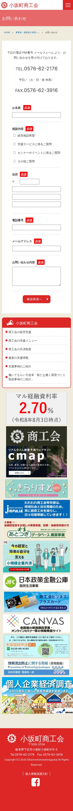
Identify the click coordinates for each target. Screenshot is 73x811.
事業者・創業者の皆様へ (27, 32)
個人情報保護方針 (36, 773)
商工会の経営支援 (20, 332)
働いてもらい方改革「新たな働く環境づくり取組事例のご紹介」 (37, 377)
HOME (7, 32)
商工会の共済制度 (20, 349)
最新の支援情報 (18, 357)
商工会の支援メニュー (23, 340)
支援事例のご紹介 (20, 366)
